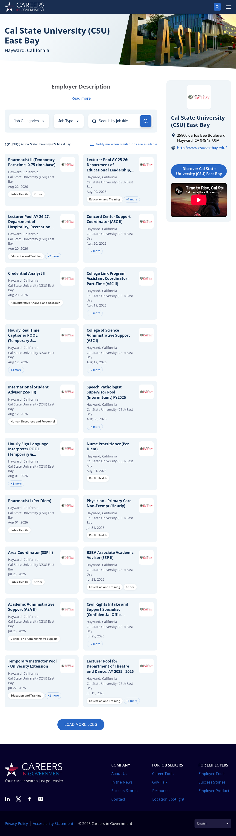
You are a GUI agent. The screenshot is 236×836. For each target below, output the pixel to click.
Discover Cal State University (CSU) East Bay (199, 171)
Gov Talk (160, 782)
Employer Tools (211, 773)
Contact (118, 799)
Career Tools (163, 773)
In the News (122, 782)
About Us (119, 773)
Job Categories (26, 121)
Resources (161, 790)
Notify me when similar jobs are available (126, 144)
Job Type (65, 121)
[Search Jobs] (145, 121)
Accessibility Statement (53, 823)
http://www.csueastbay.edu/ (202, 147)
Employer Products (214, 790)
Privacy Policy (16, 823)
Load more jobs (81, 724)
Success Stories (124, 790)
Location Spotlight (168, 799)
